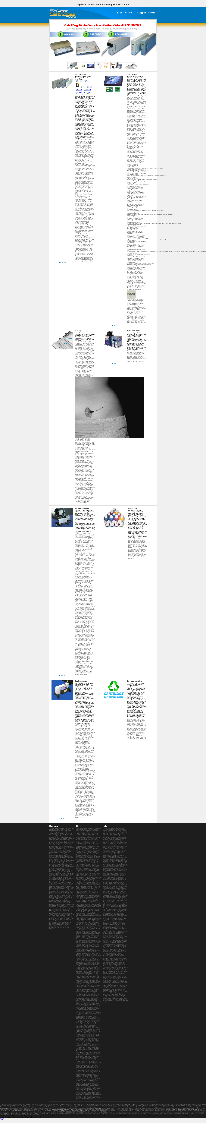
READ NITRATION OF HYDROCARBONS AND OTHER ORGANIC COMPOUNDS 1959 (65, 1111)
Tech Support (140, 13)
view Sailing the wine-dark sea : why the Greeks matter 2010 (63, 1109)
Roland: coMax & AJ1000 (134, 109)
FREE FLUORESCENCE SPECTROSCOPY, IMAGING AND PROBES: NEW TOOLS (83, 1112)
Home (119, 13)
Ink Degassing (80, 1052)
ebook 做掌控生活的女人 (127, 1104)
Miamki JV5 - (79, 552)
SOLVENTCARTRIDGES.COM (99, 1108)
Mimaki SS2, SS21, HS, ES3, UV (84, 140)
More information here (133, 351)
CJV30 (86, 617)
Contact (151, 13)
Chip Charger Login (109, 985)
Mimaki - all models (132, 96)
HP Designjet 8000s (81, 648)
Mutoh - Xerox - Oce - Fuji (82, 664)
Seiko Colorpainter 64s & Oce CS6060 (135, 275)
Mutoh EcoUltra (79, 196)
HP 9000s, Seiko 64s (81, 755)
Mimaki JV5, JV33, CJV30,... (83, 724)
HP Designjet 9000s (132, 299)
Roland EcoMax (79, 172)
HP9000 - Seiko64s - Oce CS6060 (82, 534)
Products (128, 13)
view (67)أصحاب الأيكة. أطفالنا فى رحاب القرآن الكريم (71, 1105)
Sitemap (2, 1118)
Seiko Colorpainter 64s (82, 209)
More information (131, 719)
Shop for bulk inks (133, 539)
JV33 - (83, 580)
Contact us (52, 910)
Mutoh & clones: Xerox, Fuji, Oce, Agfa (136, 136)
